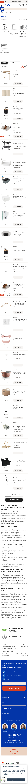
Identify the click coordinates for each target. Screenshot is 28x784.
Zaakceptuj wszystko (14, 779)
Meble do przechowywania (9, 550)
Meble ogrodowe (7, 563)
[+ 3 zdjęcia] (6, 392)
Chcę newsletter (14, 688)
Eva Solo (12, 575)
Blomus (3, 575)
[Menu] (1, 5)
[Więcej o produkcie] (6, 75)
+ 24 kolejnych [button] (14, 499)
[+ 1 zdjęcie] (6, 93)
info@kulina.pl (14, 740)
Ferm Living (20, 575)
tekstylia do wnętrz (6, 614)
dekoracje (18, 612)
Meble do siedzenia (7, 540)
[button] (14, 63)
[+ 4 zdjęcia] (6, 445)
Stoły (3, 544)
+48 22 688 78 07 (14, 735)
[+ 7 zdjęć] (6, 286)
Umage (7, 575)
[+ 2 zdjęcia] (6, 128)
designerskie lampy (10, 612)
